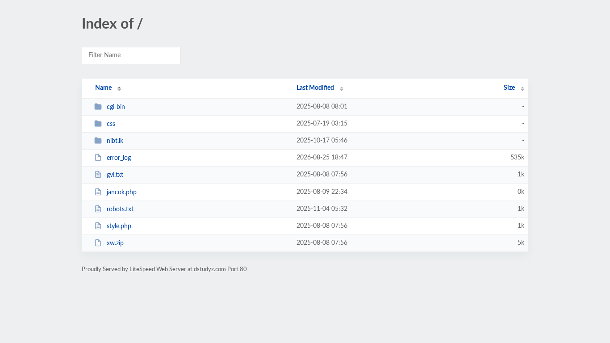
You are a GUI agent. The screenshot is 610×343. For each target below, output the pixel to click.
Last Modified (315, 88)
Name (103, 88)
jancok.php (122, 192)
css (111, 124)
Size (509, 88)
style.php (119, 226)
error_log (119, 158)
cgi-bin (116, 107)
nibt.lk (115, 141)
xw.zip (115, 243)
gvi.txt (115, 175)
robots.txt (120, 209)
